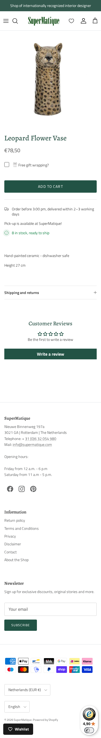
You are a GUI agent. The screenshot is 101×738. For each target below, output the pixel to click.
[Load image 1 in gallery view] (50, 81)
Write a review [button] (50, 354)
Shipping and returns (21, 292)
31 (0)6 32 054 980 (40, 438)
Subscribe (20, 625)
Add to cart (50, 186)
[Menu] (6, 21)
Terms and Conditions (21, 528)
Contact (10, 552)
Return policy (14, 520)
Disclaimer (12, 544)
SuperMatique (23, 720)
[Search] (18, 21)
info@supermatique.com (32, 444)
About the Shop (16, 559)
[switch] (89, 730)
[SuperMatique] (43, 21)
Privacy (10, 536)
